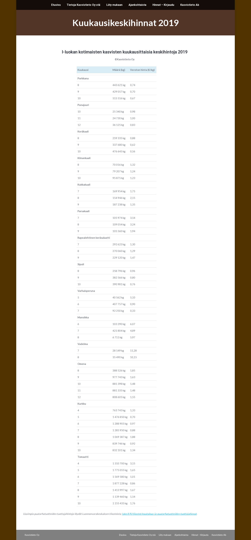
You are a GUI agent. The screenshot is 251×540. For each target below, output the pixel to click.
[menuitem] (56, 5)
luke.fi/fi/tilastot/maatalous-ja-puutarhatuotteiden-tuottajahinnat (159, 513)
